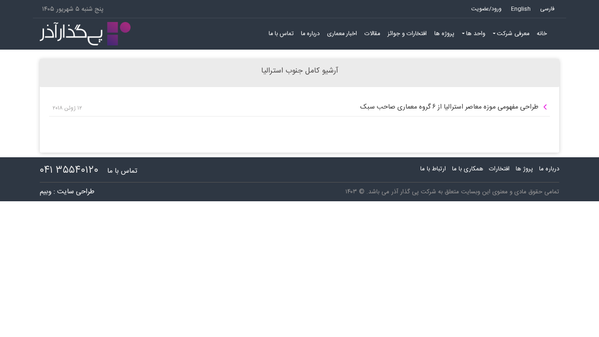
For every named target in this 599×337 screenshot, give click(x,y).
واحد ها (475, 34)
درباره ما (310, 34)
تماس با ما (281, 34)
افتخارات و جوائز (407, 34)
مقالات (372, 34)
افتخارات (499, 169)
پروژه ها (444, 34)
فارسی (547, 9)
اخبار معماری (342, 34)
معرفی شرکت (513, 34)
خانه (542, 34)
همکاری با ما (467, 169)
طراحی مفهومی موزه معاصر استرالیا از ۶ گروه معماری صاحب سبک (449, 107)
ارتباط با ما (433, 169)
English (521, 9)
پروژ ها (524, 169)
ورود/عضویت (486, 9)
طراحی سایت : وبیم (67, 192)
